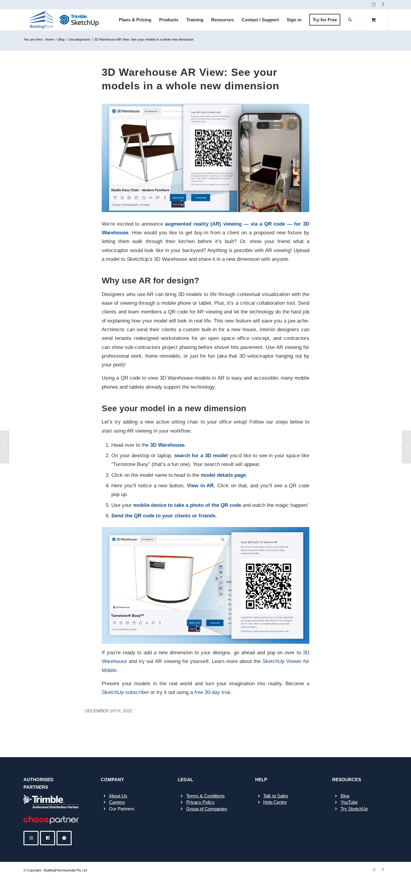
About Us (118, 795)
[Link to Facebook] (383, 4)
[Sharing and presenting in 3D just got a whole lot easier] (4, 447)
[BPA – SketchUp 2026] (64, 19)
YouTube (349, 802)
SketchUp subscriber (126, 692)
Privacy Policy (200, 802)
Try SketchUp (354, 808)
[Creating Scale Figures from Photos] (406, 447)
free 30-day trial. (212, 692)
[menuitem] (135, 19)
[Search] (350, 19)
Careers (117, 802)
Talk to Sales (275, 795)
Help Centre (275, 802)
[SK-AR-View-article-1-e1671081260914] (205, 158)
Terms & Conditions (205, 795)
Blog (345, 795)
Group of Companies (206, 808)
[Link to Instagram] (373, 4)
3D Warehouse (167, 445)
